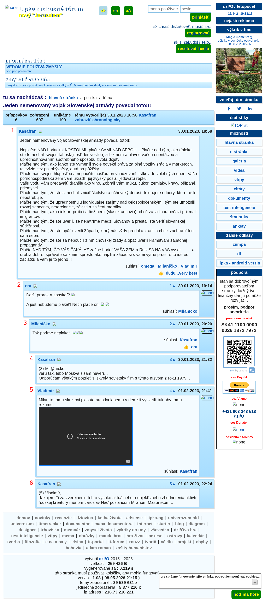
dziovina (84, 517)
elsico (77, 541)
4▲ (173, 390)
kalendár (195, 535)
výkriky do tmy (131, 529)
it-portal (96, 541)
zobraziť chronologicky (97, 120)
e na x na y (56, 541)
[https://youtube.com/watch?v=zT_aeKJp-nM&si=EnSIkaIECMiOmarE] (86, 437)
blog (179, 523)
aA (128, 10)
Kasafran (147, 115)
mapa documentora (113, 523)
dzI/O (104, 558)
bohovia (73, 547)
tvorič (150, 541)
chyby (202, 541)
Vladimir (189, 266)
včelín (167, 541)
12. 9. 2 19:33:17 (240, 13)
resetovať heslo (193, 48)
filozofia (33, 541)
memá (68, 535)
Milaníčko (167, 266)
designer (27, 529)
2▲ (173, 324)
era (28, 285)
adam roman (98, 547)
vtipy (52, 535)
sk (103, 10)
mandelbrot (110, 535)
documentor (78, 523)
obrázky (86, 535)
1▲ (173, 285)
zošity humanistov (134, 547)
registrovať (198, 33)
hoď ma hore (246, 594)
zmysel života (98, 529)
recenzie (63, 517)
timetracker (50, 523)
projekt (184, 541)
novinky (42, 517)
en (115, 10)
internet (145, 523)
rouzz (134, 541)
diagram (197, 523)
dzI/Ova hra (185, 529)
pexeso (155, 535)
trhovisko (50, 529)
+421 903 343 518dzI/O (239, 413)
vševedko (160, 529)
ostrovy (174, 535)
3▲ (173, 359)
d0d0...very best (181, 273)
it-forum (116, 541)
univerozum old (183, 517)
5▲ (173, 484)
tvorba (13, 541)
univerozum (22, 523)
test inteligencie (27, 535)
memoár (72, 529)
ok (254, 582)
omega (147, 266)
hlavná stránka (63, 97)
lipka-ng (155, 517)
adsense (134, 517)
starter (163, 523)
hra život (135, 535)
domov (23, 517)
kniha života (110, 517)
